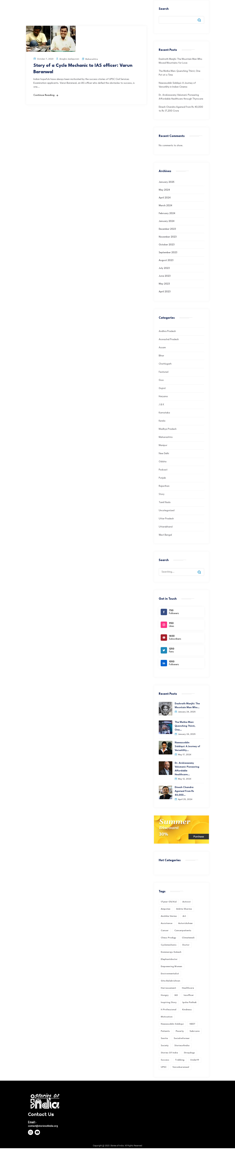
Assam (162, 347)
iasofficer (189, 995)
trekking (179, 1060)
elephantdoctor (169, 959)
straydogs (189, 1053)
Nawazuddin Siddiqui (172, 1024)
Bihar (161, 356)
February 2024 (167, 213)
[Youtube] (37, 1132)
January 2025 (166, 182)
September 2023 (168, 252)
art (184, 916)
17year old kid (168, 902)
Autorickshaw (185, 923)
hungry (164, 995)
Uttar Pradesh (166, 519)
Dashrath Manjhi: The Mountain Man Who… (187, 706)
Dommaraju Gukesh (171, 952)
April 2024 (165, 198)
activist (186, 902)
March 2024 (165, 205)
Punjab (162, 478)
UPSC (164, 1067)
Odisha (162, 462)
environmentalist (170, 974)
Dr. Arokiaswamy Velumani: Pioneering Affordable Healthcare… (187, 769)
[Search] (201, 569)
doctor (185, 945)
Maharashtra (91, 59)
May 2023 (164, 284)
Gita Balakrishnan (170, 981)
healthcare (188, 988)
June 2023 (164, 276)
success (165, 1060)
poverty (180, 1031)
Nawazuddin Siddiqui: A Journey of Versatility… (187, 747)
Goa (161, 380)
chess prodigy (168, 938)
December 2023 (167, 229)
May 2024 (164, 190)
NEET (192, 1024)
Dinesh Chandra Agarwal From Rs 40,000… (184, 791)
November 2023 (167, 237)
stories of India (169, 1053)
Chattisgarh (165, 364)
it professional (168, 1009)
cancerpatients (182, 930)
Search (164, 9)
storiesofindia (181, 1045)
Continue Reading (44, 95)
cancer (164, 930)
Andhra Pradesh (167, 331)
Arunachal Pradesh (169, 339)
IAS (176, 995)
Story (161, 494)
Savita (164, 1038)
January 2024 (166, 221)
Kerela (162, 421)
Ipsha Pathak (189, 1002)
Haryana (163, 396)
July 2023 (164, 268)
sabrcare (195, 1031)
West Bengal (165, 535)
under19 (194, 1060)
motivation (166, 1017)
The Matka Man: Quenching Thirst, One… (185, 726)
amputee (165, 909)
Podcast (163, 470)
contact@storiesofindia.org (43, 1125)
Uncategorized (166, 510)
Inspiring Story (168, 1002)
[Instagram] (30, 1132)
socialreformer (182, 1038)
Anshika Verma (169, 916)
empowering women (171, 966)
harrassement (168, 988)
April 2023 (164, 292)
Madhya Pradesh (167, 429)
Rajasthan (164, 486)
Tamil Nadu (165, 502)
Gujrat (162, 388)
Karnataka (164, 413)
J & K (161, 405)
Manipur (163, 445)
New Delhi (164, 453)
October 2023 (166, 245)
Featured (163, 372)
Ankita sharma (184, 909)
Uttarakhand (165, 527)
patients (165, 1031)
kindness (187, 1009)
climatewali (188, 938)
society (164, 1045)
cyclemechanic (168, 945)
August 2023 (166, 260)
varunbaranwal (180, 1067)
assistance (166, 923)
